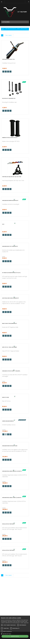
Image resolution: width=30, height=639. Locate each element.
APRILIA (18, 28)
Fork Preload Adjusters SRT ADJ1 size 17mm (11, 176)
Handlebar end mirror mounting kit (10, 199)
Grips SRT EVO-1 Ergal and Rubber (9, 343)
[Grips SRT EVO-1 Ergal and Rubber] (15, 342)
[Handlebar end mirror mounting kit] (15, 198)
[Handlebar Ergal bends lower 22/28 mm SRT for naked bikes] (15, 491)
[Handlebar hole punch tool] (15, 50)
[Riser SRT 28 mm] (15, 392)
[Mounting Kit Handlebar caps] (15, 89)
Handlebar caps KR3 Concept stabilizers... (11, 367)
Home (3, 28)
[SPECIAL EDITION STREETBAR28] (15, 517)
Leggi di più (26, 622)
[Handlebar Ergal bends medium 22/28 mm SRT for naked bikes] (15, 464)
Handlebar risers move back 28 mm (9, 440)
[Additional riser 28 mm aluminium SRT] (15, 294)
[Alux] (15, 221)
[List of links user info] (23, 2)
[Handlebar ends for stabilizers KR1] (15, 243)
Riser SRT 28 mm (5, 393)
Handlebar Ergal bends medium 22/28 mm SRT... (12, 466)
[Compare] (10, 72)
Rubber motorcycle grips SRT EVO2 (9, 137)
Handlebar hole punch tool (8, 59)
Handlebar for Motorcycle (10, 28)
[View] (3, 72)
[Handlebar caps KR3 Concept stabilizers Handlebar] (15, 366)
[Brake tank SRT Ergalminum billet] (15, 319)
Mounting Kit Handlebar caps (8, 98)
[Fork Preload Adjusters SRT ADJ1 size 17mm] (15, 167)
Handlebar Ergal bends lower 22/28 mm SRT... (12, 493)
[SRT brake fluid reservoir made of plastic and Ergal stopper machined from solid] (15, 269)
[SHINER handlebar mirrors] (15, 415)
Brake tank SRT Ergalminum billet (9, 320)
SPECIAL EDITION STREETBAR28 (8, 518)
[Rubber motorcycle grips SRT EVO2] (15, 128)
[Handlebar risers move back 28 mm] (15, 439)
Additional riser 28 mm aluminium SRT (10, 295)
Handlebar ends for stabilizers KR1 (10, 244)
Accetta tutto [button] (15, 636)
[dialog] (15, 627)
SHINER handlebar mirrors (8, 416)
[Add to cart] (6, 72)
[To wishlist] (8, 72)
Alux (3, 222)
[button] (15, 633)
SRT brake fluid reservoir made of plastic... (11, 271)
